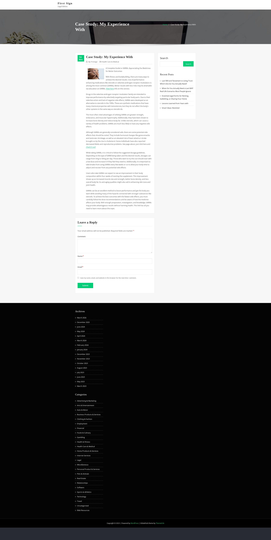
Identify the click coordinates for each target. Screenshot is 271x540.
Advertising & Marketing (86, 401)
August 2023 (82, 368)
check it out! (91, 147)
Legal (79, 460)
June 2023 (81, 377)
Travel (79, 501)
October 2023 (82, 363)
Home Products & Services (87, 451)
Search (164, 58)
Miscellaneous (82, 465)
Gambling (81, 437)
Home (165, 24)
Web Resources (83, 510)
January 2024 (82, 349)
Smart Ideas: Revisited (170, 108)
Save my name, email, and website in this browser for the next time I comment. (108, 278)
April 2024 (81, 336)
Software (80, 487)
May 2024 (81, 331)
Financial (80, 428)
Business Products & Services (89, 414)
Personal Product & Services (88, 469)
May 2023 (81, 381)
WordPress (135, 523)
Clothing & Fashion (84, 419)
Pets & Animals (83, 474)
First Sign (65, 3)
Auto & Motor (82, 410)
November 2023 (83, 359)
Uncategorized (83, 506)
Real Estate (81, 478)
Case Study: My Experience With (183, 24)
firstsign (92, 62)
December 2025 (83, 322)
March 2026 (81, 318)
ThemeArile (160, 523)
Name (81, 256)
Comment (82, 236)
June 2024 (81, 327)
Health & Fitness (83, 442)
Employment (82, 423)
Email (80, 267)
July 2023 (80, 372)
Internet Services (84, 455)
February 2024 (82, 345)
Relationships (82, 483)
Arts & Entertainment (85, 405)
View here (110, 88)
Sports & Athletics (84, 492)
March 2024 (81, 340)
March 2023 (81, 386)
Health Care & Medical (110, 62)
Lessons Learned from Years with (175, 103)
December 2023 (83, 354)
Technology (81, 496)
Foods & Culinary (84, 433)
